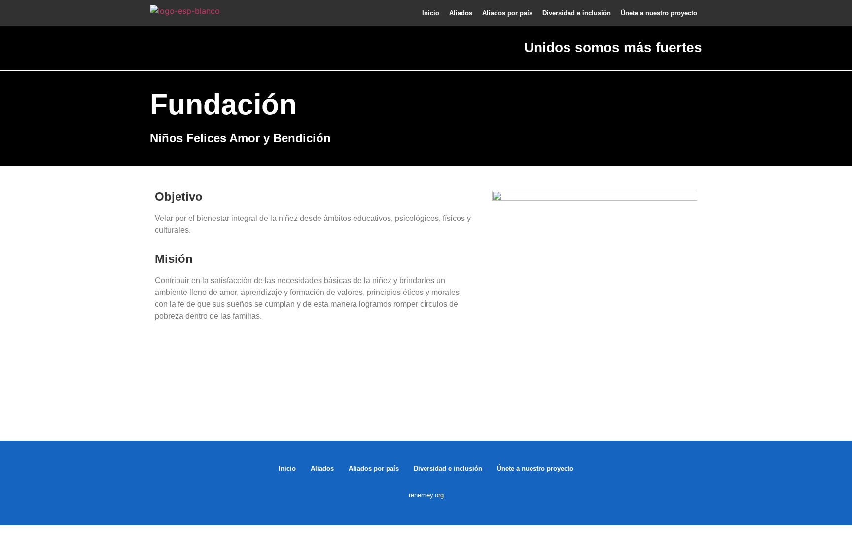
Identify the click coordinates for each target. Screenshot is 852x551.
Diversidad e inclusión (576, 13)
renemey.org (426, 495)
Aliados (460, 13)
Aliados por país (507, 13)
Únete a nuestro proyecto (659, 13)
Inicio (430, 13)
